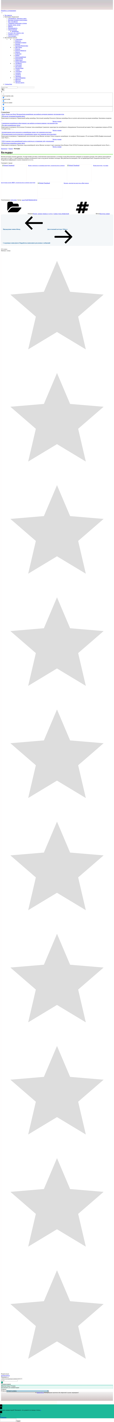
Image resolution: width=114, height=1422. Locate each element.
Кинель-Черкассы (20, 50)
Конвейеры (15, 31)
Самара (17, 69)
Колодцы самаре (105, 213)
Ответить (3, 1417)
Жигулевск (18, 47)
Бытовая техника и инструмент (17, 20)
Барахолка (4, 148)
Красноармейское (20, 57)
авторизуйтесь (5, 1375)
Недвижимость (12, 28)
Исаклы (17, 49)
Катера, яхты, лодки (14, 25)
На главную (8, 15)
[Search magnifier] (2, 89)
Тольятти (18, 74)
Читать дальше (57, 121)
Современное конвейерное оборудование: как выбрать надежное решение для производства (30, 123)
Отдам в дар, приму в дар (16, 33)
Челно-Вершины (20, 78)
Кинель (17, 52)
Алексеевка (18, 39)
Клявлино (18, 53)
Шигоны (18, 81)
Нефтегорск (19, 60)
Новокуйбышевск (20, 61)
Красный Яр (19, 58)
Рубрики (3, 1391)
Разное (11, 148)
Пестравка (18, 66)
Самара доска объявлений (61, 213)
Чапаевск (18, 76)
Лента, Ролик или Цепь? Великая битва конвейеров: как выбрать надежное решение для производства (33, 114)
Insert (18, 1421)
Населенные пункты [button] (11, 37)
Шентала (18, 79)
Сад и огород (12, 36)
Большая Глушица (20, 42)
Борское (17, 44)
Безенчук (18, 41)
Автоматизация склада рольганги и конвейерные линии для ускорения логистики (26, 132)
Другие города (19, 82)
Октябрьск (18, 63)
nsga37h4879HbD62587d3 (29, 200)
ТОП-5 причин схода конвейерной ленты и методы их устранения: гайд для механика (28, 141)
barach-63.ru (40, 1392)
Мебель (10, 26)
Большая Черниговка (21, 45)
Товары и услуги (13, 34)
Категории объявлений (12, 17)
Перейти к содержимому (8, 10)
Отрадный (18, 65)
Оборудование (12, 29)
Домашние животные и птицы (17, 23)
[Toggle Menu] (1, 12)
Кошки (17, 55)
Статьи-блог (8, 84)
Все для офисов (13, 21)
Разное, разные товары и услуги (43, 213)
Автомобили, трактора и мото (17, 18)
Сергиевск (18, 71)
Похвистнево (19, 68)
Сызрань (18, 73)
